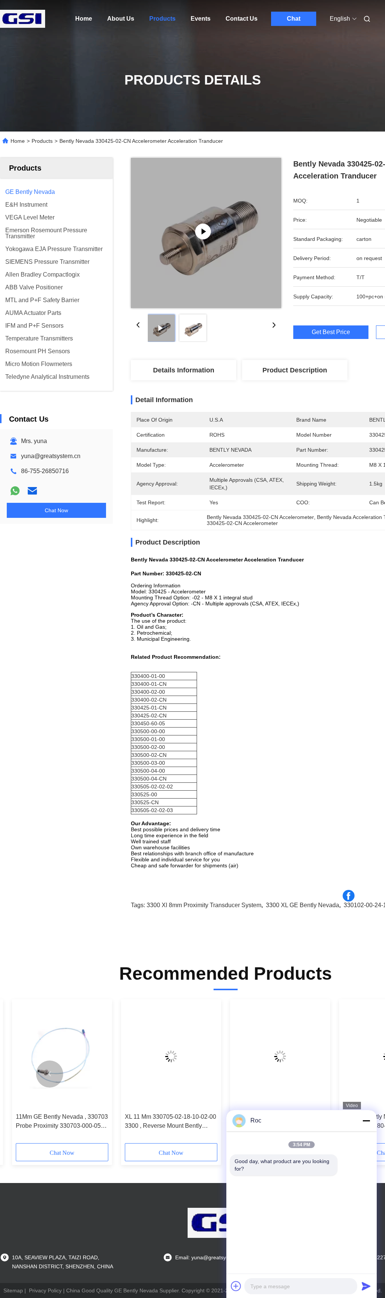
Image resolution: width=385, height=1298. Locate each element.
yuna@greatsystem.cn (50, 456)
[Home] (22, 19)
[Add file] (236, 1286)
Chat (293, 18)
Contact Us (242, 18)
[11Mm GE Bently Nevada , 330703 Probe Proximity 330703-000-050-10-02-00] (62, 1056)
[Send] (366, 1286)
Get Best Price (331, 332)
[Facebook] (348, 896)
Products (162, 18)
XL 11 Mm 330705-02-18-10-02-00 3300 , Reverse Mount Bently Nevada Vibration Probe (170, 1121)
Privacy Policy (45, 1290)
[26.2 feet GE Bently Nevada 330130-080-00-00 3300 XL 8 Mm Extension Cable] (280, 1056)
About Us (120, 18)
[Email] (32, 491)
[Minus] (366, 1120)
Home (83, 18)
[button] (49, 1074)
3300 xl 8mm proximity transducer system (204, 905)
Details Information (183, 370)
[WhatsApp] (15, 491)
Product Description (294, 370)
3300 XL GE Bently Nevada (302, 905)
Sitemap (13, 1290)
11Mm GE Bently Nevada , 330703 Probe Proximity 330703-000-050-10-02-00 (62, 1121)
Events (201, 18)
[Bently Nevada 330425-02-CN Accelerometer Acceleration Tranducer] (206, 233)
